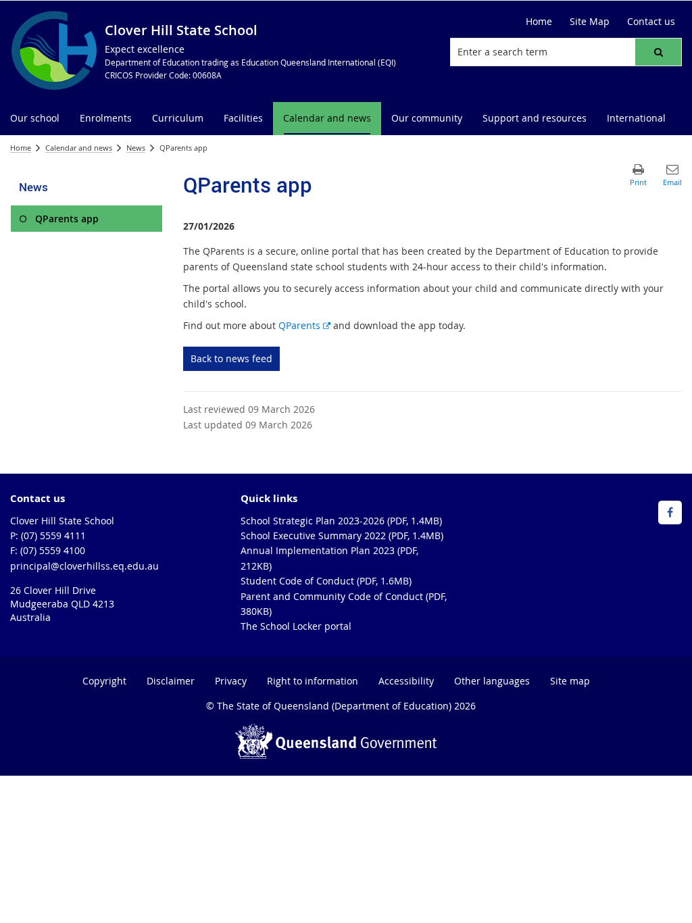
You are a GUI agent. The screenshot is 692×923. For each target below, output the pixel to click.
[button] (658, 52)
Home (20, 148)
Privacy (231, 680)
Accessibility (406, 680)
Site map (570, 680)
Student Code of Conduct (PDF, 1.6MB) (326, 580)
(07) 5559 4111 (53, 535)
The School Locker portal (296, 626)
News (135, 148)
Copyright (104, 680)
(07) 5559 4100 (52, 550)
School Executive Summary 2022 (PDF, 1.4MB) (342, 535)
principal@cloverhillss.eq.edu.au (84, 565)
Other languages (492, 680)
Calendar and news (78, 148)
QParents (304, 325)
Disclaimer (171, 680)
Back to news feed (231, 358)
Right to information (312, 680)
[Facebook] (670, 512)
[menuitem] (35, 118)
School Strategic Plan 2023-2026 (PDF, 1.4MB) (341, 520)
